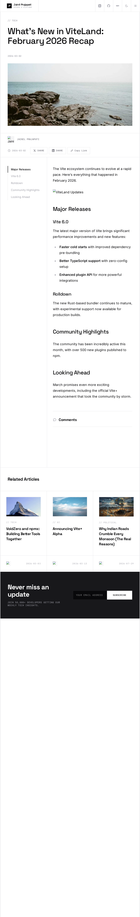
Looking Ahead (20, 196)
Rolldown (17, 183)
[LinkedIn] (99, 6)
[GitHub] (108, 6)
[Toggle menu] (135, 6)
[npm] (117, 6)
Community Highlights (25, 190)
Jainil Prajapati (28, 139)
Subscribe (119, 595)
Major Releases (21, 169)
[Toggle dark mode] (126, 6)
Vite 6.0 (16, 176)
